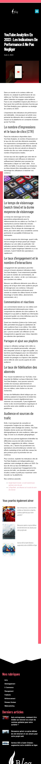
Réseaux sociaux (10, 702)
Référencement (10, 698)
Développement (10, 684)
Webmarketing (9, 706)
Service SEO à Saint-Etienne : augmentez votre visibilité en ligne (24, 743)
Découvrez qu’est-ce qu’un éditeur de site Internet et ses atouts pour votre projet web (26, 527)
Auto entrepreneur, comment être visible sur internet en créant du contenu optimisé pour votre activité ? (24, 721)
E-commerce (9, 687)
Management (9, 691)
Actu (6, 680)
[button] (37, 11)
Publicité (8, 695)
